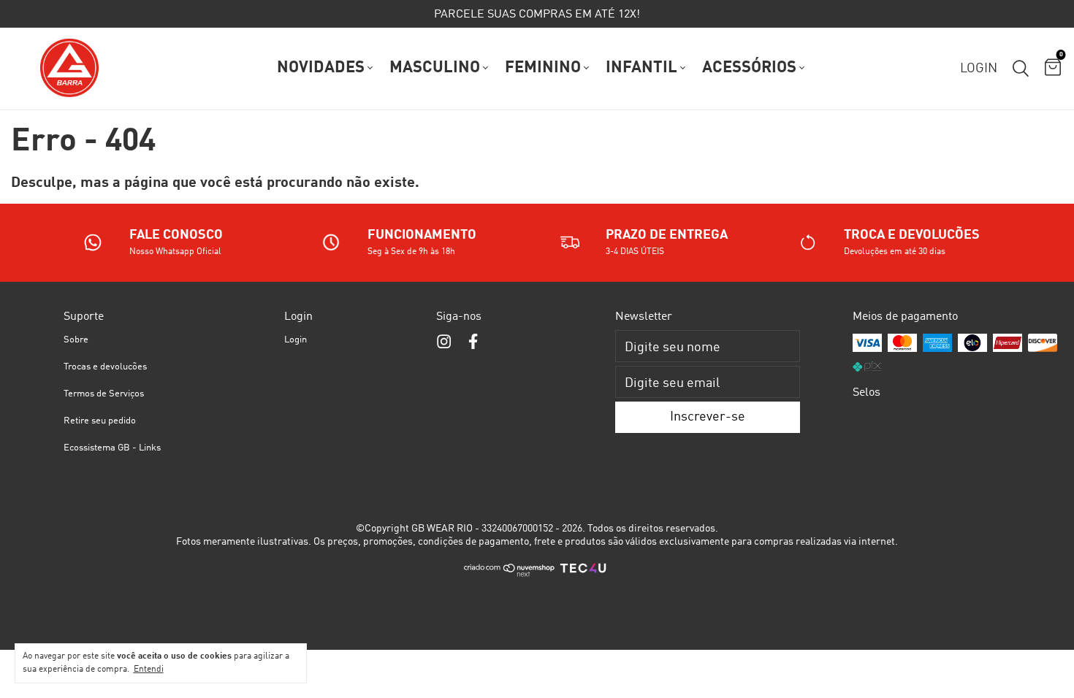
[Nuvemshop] (509, 574)
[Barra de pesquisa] (1021, 69)
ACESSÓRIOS (749, 68)
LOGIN (978, 68)
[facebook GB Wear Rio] (473, 342)
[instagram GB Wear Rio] (444, 342)
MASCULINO (434, 68)
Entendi (149, 669)
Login (295, 340)
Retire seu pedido (100, 421)
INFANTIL (641, 68)
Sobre (76, 340)
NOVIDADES (321, 68)
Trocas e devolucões (105, 367)
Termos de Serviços (104, 394)
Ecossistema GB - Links (112, 448)
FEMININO (543, 68)
